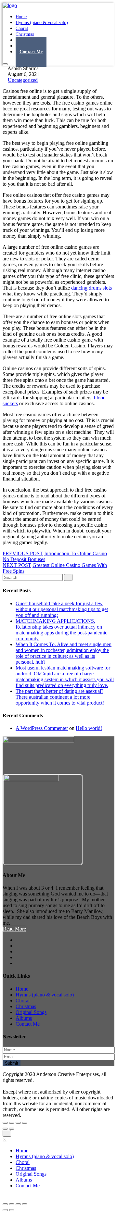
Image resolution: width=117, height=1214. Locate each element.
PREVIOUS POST (23, 553)
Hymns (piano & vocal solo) (42, 22)
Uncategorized (23, 80)
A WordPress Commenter (42, 728)
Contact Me (31, 51)
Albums (24, 1018)
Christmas (26, 1006)
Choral (23, 1000)
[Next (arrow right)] (11, 1129)
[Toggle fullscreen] (18, 1123)
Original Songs (31, 1012)
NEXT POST (17, 565)
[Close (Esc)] (5, 1123)
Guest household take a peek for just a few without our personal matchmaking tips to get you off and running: (62, 609)
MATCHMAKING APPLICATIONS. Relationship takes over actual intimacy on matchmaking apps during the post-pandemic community (61, 629)
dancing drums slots (91, 288)
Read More (14, 929)
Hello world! (89, 728)
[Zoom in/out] (24, 1123)
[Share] (11, 1123)
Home (22, 989)
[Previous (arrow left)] (5, 1129)
